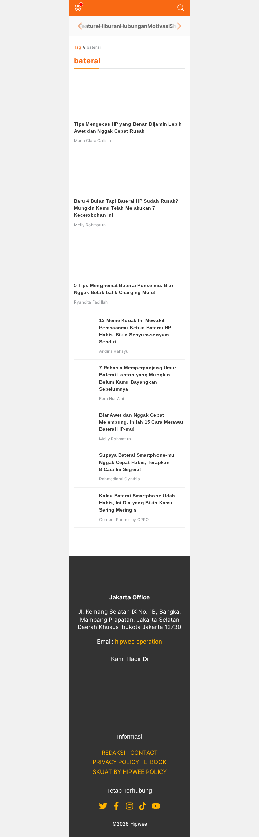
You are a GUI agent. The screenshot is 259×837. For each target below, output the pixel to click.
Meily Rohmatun (90, 224)
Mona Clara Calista (92, 140)
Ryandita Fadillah (91, 302)
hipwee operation (138, 641)
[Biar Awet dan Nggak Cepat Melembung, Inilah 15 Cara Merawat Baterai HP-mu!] (84, 422)
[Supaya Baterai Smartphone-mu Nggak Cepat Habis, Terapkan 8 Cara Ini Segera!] (84, 462)
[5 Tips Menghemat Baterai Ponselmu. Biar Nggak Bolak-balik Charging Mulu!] (129, 258)
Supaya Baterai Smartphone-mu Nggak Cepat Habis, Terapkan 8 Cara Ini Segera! (136, 462)
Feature (89, 26)
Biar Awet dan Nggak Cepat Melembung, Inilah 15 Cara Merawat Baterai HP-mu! (141, 422)
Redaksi (113, 752)
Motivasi (158, 26)
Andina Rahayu (114, 351)
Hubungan (133, 26)
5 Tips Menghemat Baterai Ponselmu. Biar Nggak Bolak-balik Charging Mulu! (123, 289)
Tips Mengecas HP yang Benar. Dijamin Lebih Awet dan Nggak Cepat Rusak (128, 127)
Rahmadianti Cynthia (119, 478)
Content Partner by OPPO (124, 519)
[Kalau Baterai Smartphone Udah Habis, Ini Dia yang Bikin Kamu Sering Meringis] (84, 502)
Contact (144, 752)
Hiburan (109, 26)
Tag (77, 47)
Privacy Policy (116, 762)
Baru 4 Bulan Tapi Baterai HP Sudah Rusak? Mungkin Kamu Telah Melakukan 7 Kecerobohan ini (126, 208)
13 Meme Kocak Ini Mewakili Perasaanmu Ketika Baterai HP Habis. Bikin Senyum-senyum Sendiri (135, 331)
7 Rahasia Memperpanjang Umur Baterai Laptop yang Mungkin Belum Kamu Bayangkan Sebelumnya (137, 378)
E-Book (155, 762)
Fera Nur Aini (111, 398)
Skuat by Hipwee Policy (130, 771)
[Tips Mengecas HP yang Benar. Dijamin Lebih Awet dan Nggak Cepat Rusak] (129, 96)
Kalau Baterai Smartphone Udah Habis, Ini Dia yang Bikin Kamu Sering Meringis (137, 503)
